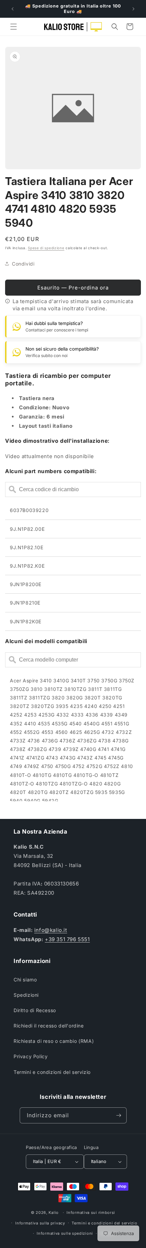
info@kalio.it (50, 930)
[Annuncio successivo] (133, 8)
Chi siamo (25, 979)
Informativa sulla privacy (40, 1223)
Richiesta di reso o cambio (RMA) (54, 1041)
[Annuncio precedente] (12, 8)
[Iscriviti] (118, 1115)
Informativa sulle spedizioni (65, 1233)
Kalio (54, 1212)
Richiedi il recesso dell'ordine (49, 1026)
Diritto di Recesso (35, 1010)
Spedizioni (26, 995)
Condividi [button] (23, 264)
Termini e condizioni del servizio (52, 1072)
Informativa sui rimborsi (91, 1212)
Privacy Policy (31, 1056)
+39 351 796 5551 (67, 939)
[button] (13, 26)
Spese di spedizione (46, 248)
